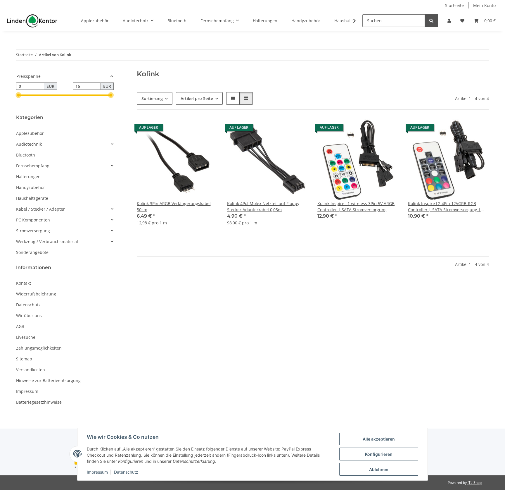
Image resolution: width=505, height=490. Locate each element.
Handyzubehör (30, 187)
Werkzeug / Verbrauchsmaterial (47, 241)
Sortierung (152, 98)
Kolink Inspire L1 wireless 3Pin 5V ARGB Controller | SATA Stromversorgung (356, 206)
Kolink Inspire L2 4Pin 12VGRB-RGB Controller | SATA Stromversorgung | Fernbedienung (444, 207)
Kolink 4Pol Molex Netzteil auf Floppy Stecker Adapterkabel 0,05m (263, 206)
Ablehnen (378, 469)
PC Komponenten (33, 220)
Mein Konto (484, 5)
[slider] (18, 95)
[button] (449, 21)
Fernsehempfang (32, 166)
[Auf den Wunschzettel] (207, 129)
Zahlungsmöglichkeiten (39, 348)
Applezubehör (30, 133)
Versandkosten (30, 369)
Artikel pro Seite (197, 98)
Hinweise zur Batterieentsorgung (48, 380)
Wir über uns (29, 315)
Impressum (97, 472)
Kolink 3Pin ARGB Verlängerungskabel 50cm (174, 206)
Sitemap (24, 359)
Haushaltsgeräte (32, 198)
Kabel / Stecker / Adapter (40, 209)
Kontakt (23, 283)
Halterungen (28, 176)
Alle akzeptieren (379, 438)
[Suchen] (431, 20)
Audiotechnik (29, 144)
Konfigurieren (378, 454)
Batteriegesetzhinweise (39, 402)
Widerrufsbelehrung (36, 294)
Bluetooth (25, 155)
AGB (20, 326)
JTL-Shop (475, 482)
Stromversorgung (33, 230)
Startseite (454, 5)
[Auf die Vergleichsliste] (192, 129)
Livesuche (25, 337)
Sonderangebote (32, 252)
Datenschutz (126, 472)
